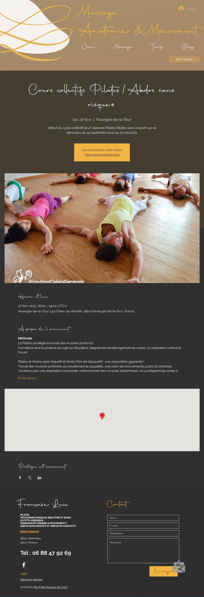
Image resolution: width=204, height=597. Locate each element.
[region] (179, 568)
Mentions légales (31, 579)
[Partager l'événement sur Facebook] (20, 477)
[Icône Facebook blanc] (23, 564)
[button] (179, 566)
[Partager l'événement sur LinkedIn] (39, 477)
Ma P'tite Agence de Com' (51, 587)
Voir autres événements (102, 155)
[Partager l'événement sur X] (30, 477)
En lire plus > (27, 378)
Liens (23, 573)
